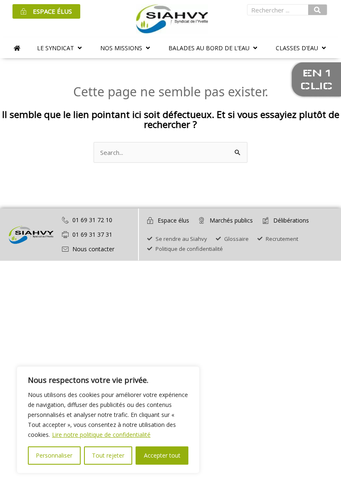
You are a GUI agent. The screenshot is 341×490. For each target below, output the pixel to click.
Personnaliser (54, 455)
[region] (108, 419)
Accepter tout (162, 455)
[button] (60, 48)
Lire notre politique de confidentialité (101, 435)
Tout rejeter (108, 455)
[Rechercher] (317, 10)
